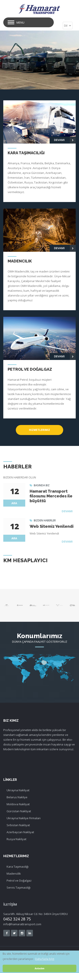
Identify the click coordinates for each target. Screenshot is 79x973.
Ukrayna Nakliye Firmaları (24, 818)
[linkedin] (29, 933)
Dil (66, 25)
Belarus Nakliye (17, 797)
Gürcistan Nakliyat (19, 811)
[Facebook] (6, 933)
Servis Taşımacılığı (19, 887)
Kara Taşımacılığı (18, 867)
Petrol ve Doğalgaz (19, 880)
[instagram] (22, 933)
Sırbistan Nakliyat (18, 825)
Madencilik (14, 873)
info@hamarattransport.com (22, 924)
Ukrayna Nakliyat (18, 790)
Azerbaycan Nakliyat (20, 832)
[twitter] (14, 933)
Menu (20, 22)
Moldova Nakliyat (18, 804)
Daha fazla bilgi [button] (44, 959)
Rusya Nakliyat (16, 839)
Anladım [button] (39, 968)
